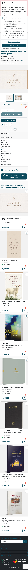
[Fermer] (25, 3)
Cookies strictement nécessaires (13, 18)
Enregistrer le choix (14, 42)
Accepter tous (14, 45)
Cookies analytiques (10, 26)
